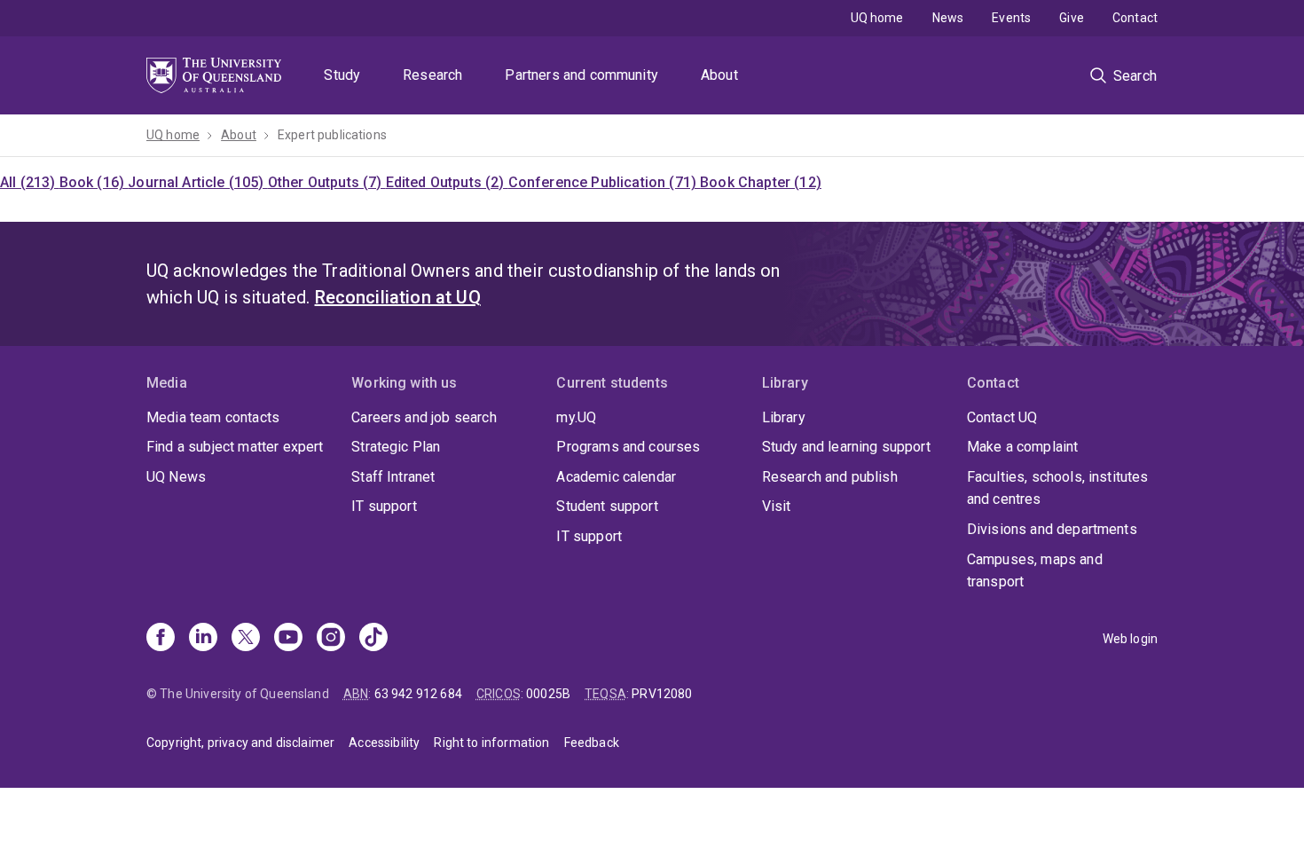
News (948, 18)
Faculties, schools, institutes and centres (1058, 488)
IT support (384, 506)
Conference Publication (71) (604, 182)
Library (783, 417)
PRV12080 (662, 694)
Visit (776, 506)
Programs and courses (628, 446)
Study (342, 75)
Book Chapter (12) (760, 182)
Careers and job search (424, 417)
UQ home (877, 18)
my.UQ (576, 417)
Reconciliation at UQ (398, 297)
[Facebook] (160, 638)
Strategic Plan (395, 446)
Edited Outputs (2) (447, 182)
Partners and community (581, 75)
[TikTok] (373, 638)
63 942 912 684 (418, 694)
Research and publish (830, 476)
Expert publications (332, 135)
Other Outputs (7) (327, 182)
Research (432, 75)
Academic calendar (616, 476)
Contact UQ (1002, 417)
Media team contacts (212, 417)
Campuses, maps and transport (1035, 571)
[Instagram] (331, 638)
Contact (1135, 18)
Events (1011, 18)
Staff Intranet (393, 476)
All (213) (29, 182)
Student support (606, 506)
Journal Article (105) (198, 182)
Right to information (491, 742)
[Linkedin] (203, 638)
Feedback (591, 742)
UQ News (176, 476)
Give (1071, 18)
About (719, 75)
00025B (548, 694)
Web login (1130, 639)
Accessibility (384, 742)
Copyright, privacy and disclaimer (240, 742)
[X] (246, 638)
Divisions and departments (1052, 529)
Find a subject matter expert (234, 446)
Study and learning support (846, 446)
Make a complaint (1023, 446)
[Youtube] (288, 638)
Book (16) (94, 182)
